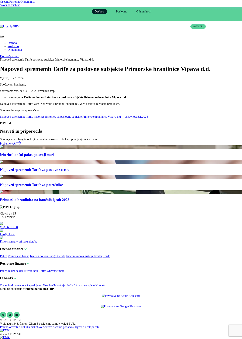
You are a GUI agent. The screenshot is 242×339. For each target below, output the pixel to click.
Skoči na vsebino (10, 5)
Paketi (3, 256)
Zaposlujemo (34, 285)
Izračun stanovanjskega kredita (84, 256)
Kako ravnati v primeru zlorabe (18, 241)
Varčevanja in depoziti (95, 26)
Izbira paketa (15, 270)
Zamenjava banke (18, 256)
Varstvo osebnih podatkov (58, 327)
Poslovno (14, 1)
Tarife (106, 256)
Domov (4, 56)
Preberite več (8, 143)
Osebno (4, 1)
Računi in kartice (46, 26)
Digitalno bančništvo (129, 26)
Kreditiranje (31, 270)
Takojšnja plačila (64, 285)
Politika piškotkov (31, 327)
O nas (3, 285)
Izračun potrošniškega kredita (47, 256)
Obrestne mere (55, 270)
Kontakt (100, 285)
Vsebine (14, 56)
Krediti (69, 26)
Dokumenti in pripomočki (166, 26)
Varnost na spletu (84, 285)
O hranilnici (27, 1)
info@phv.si (7, 234)
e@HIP (198, 26)
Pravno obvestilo (10, 327)
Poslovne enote (17, 285)
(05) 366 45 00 (9, 227)
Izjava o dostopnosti (87, 327)
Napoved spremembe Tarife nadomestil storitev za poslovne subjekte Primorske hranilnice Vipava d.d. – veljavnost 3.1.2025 (74, 116)
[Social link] (3, 316)
